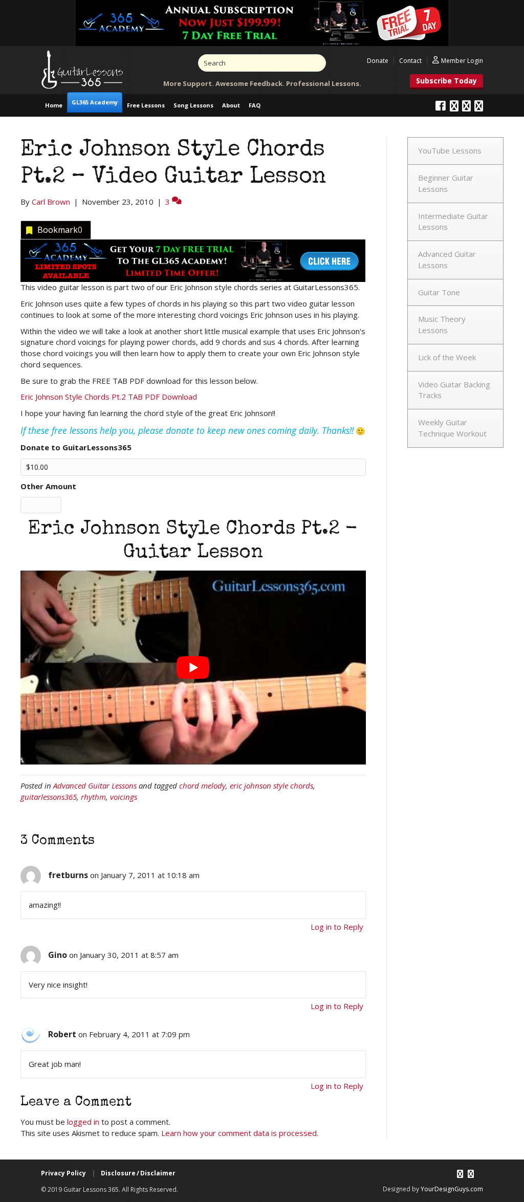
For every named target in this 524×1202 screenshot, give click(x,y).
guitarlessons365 (48, 797)
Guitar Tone (439, 292)
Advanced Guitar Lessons (95, 785)
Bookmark (59, 229)
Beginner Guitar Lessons (445, 183)
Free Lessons (146, 105)
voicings (123, 797)
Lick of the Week (447, 357)
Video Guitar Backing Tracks (454, 390)
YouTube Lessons (450, 150)
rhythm (93, 797)
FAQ (254, 105)
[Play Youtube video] (193, 667)
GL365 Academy (95, 102)
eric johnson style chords (271, 785)
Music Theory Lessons (442, 324)
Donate (377, 60)
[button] (446, 82)
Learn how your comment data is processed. (239, 1133)
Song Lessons (193, 105)
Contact (410, 60)
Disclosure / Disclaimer (138, 1173)
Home (53, 105)
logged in (83, 1122)
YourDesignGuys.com (452, 1189)
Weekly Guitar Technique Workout (452, 428)
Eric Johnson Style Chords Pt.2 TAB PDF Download (108, 396)
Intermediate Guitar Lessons (453, 221)
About (231, 105)
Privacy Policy (63, 1173)
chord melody (202, 785)
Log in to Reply (337, 927)
